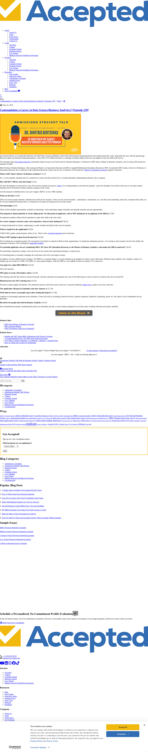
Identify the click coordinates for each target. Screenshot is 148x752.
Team (11, 35)
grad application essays (104, 416)
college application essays (24, 416)
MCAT (132, 418)
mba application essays (76, 418)
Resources (8, 72)
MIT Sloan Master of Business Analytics (19, 324)
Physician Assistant (20, 424)
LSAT (44, 418)
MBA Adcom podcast (59, 418)
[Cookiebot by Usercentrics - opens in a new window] (15, 747)
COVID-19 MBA (58, 416)
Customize (121, 734)
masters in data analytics (9, 365)
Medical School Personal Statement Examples (16, 532)
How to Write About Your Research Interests (18, 494)
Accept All (123, 727)
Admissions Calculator (17, 78)
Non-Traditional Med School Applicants (100, 420)
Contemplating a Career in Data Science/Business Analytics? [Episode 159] (27, 101)
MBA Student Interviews (119, 418)
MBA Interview (104, 418)
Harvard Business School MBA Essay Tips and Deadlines (23, 506)
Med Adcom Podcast (141, 418)
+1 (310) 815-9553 (10, 656)
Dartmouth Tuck (68, 416)
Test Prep (12, 45)
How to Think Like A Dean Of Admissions (20, 343)
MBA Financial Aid (92, 418)
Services (8, 58)
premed (39, 424)
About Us (12, 32)
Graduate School (15, 49)
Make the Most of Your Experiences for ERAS (19, 514)
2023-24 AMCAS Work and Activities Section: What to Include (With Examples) (31, 518)
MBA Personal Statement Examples (13, 528)
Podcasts (12, 85)
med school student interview (48, 420)
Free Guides (13, 74)
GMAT (93, 416)
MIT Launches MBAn (13, 326)
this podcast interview (23, 162)
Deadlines (13, 87)
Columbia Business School (44, 416)
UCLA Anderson (73, 424)
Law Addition (10, 400)
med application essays (9, 420)
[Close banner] (144, 725)
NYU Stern (130, 421)
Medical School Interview (27, 421)
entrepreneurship (85, 416)
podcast (29, 365)
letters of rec (87, 285)
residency (45, 424)
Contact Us (13, 41)
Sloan (59, 186)
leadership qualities (37, 243)
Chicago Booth (10, 416)
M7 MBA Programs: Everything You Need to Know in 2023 (24, 510)
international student (18, 418)
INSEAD (8, 418)
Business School (15, 51)
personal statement (55, 233)
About (7, 30)
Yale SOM (88, 424)
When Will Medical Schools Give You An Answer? (20, 502)
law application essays (34, 418)
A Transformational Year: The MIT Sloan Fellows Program (26, 338)
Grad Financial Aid (119, 416)
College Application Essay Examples (13, 543)
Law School (13, 53)
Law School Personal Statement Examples (15, 539)
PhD (13, 424)
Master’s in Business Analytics (96, 170)
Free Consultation (11, 91)
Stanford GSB (52, 424)
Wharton (81, 424)
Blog (6, 89)
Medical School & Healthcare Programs (23, 55)
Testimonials (13, 39)
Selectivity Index (15, 76)
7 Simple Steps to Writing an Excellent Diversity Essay (22, 490)
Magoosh (49, 418)
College (12, 47)
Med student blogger (66, 420)
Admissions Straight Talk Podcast (12, 361)
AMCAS (2, 416)
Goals (7, 43)
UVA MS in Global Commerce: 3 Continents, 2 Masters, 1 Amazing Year (31, 341)
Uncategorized (10, 407)
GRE (127, 416)
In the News (13, 37)
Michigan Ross (77, 421)
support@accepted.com (11, 658)
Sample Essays (14, 80)
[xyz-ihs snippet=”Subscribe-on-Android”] (101, 351)
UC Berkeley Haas (63, 424)
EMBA (75, 416)
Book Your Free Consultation (13, 623)
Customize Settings (38, 747)
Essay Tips (13, 83)
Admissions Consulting (13, 390)
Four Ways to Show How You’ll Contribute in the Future (22, 498)
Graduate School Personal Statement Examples (17, 536)
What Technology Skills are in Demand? (19, 329)
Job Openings (10, 720)
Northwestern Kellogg (118, 421)
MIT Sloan (22, 365)
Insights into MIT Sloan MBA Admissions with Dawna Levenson (29, 336)
